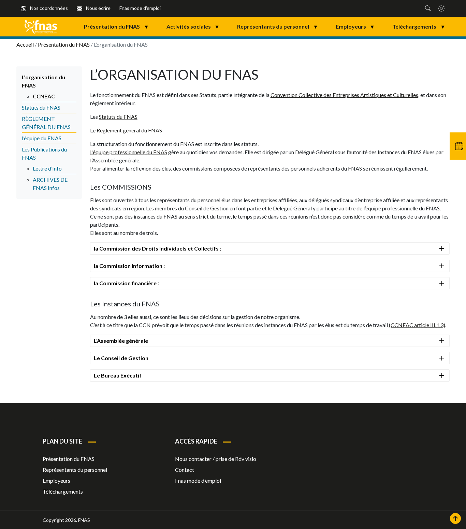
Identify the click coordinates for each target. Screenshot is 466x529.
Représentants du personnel (277, 26)
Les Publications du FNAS (44, 153)
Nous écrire (98, 8)
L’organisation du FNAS (43, 81)
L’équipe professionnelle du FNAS (128, 152)
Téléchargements (418, 26)
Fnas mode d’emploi (198, 480)
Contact (184, 469)
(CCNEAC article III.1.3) (417, 325)
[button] (428, 8)
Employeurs (355, 26)
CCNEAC (44, 96)
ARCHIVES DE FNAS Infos (50, 183)
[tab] (270, 248)
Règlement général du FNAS (129, 130)
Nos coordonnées (48, 8)
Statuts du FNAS (41, 107)
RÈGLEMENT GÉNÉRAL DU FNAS (46, 122)
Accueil (25, 44)
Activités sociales (192, 26)
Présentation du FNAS (116, 26)
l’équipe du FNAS (41, 138)
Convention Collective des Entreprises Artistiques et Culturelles (344, 95)
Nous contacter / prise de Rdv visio (215, 458)
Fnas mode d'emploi (140, 8)
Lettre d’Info (47, 168)
